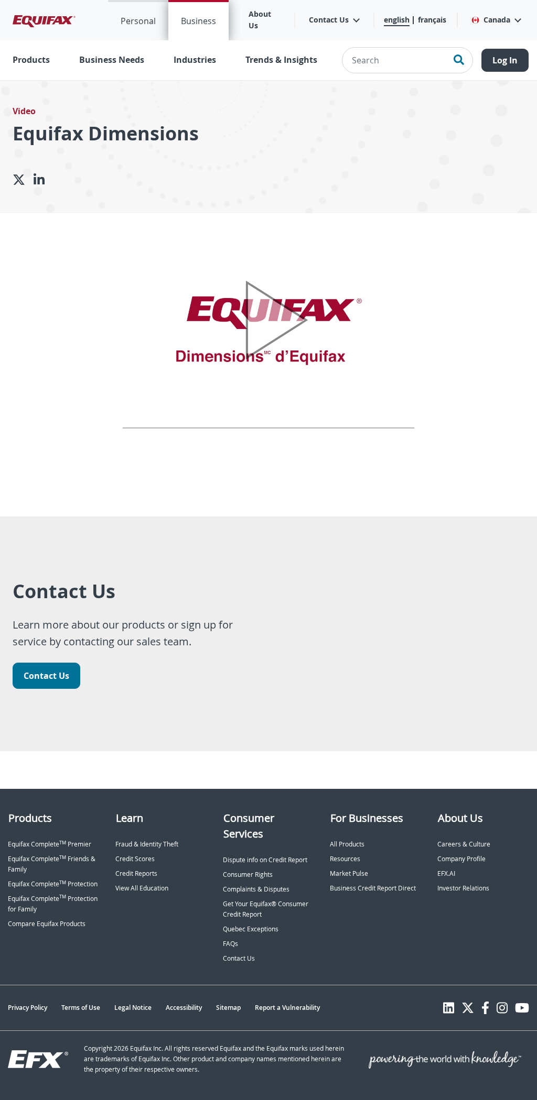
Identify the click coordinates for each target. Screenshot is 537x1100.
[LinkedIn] (448, 1007)
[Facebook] (485, 1007)
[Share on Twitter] (23, 179)
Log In (505, 60)
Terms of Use (80, 1007)
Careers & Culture (463, 844)
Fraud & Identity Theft (146, 844)
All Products (347, 844)
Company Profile (461, 858)
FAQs (230, 943)
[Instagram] (502, 1007)
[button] (496, 20)
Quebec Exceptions (250, 929)
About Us (260, 19)
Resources (345, 858)
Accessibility (184, 1007)
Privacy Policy (27, 1007)
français (432, 20)
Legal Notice (133, 1007)
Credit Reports (136, 873)
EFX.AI (446, 873)
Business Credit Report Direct (373, 888)
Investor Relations (463, 888)
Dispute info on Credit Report (265, 859)
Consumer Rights (248, 874)
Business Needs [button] (111, 59)
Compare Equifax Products (46, 923)
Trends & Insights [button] (281, 59)
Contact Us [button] (329, 20)
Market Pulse (349, 873)
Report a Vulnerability (287, 1007)
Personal (138, 21)
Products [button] (31, 59)
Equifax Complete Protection (53, 883)
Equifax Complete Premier (49, 844)
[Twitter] (467, 1007)
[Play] (269, 320)
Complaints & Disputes (256, 889)
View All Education (141, 888)
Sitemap (228, 1007)
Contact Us (46, 675)
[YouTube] (522, 1007)
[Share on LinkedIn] (43, 179)
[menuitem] (138, 20)
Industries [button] (195, 59)
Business (198, 21)
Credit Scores (135, 858)
